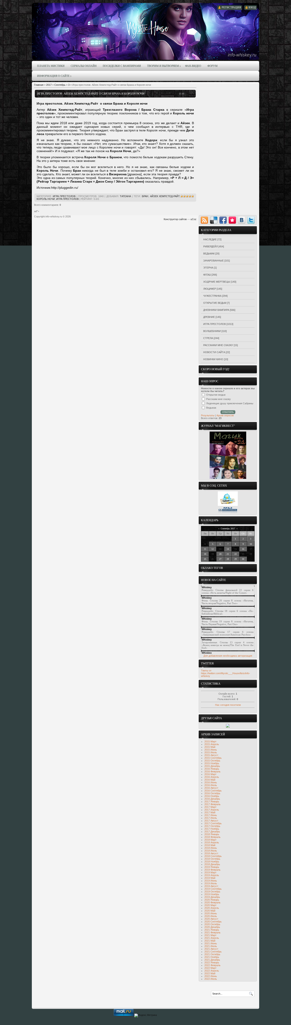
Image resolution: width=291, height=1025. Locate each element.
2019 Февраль (212, 869)
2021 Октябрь (212, 954)
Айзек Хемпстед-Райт (165, 196)
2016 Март (210, 774)
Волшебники (212, 331)
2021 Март (210, 935)
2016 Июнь (210, 782)
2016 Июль (210, 785)
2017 (49, 84)
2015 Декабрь (212, 766)
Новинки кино (213, 359)
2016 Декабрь (212, 798)
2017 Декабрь (212, 831)
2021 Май (209, 940)
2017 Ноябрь (211, 828)
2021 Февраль (212, 932)
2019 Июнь (210, 880)
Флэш (207, 274)
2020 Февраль (212, 902)
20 (220, 554)
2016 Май (209, 779)
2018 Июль (210, 850)
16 (243, 549)
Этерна (208, 267)
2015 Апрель (211, 744)
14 (228, 549)
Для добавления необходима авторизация (227, 655)
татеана (125, 196)
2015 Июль (210, 752)
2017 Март (210, 807)
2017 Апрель (211, 809)
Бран (145, 196)
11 (205, 549)
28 (228, 559)
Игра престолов (64, 196)
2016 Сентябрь (213, 790)
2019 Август (211, 886)
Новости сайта (214, 352)
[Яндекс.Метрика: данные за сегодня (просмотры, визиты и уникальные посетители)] (145, 1015)
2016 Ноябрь (211, 796)
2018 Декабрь (212, 864)
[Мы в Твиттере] (228, 505)
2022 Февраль (212, 965)
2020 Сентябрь (213, 921)
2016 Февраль (212, 771)
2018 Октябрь (212, 858)
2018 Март (210, 839)
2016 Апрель (211, 777)
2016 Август (211, 787)
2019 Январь (211, 867)
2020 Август (211, 918)
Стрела (208, 338)
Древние (209, 317)
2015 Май (209, 747)
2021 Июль (210, 946)
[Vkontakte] (241, 220)
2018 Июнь (210, 848)
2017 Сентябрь (213, 823)
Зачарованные (213, 260)
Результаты (207, 415)
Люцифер (209, 288)
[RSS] (204, 220)
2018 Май (209, 845)
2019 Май (209, 878)
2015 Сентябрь (213, 757)
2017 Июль (210, 817)
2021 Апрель (211, 938)
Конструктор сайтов (175, 219)
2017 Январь (211, 801)
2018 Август (211, 853)
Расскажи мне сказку (218, 345)
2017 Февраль (212, 804)
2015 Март (210, 741)
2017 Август (211, 820)
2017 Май (209, 812)
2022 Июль (210, 978)
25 (205, 559)
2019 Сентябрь (213, 888)
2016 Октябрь (212, 793)
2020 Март (210, 905)
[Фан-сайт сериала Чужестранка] (228, 726)
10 (251, 544)
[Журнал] (228, 478)
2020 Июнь (210, 913)
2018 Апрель (211, 842)
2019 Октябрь (212, 891)
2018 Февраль (212, 837)
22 (235, 554)
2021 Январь (211, 929)
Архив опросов (225, 415)
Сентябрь (59, 84)
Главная (38, 84)
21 (228, 554)
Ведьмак (209, 253)
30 (243, 559)
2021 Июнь (210, 943)
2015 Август (211, 755)
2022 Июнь (210, 976)
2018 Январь (211, 834)
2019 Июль (210, 883)
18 (205, 554)
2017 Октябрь (212, 826)
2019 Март (210, 872)
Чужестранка (212, 295)
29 (235, 559)
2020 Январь (211, 899)
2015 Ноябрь (211, 763)
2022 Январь (211, 962)
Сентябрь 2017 (228, 528)
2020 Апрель (211, 908)
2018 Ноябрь (211, 861)
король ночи (46, 199)
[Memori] (232, 220)
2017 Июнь (210, 815)
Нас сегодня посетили (228, 704)
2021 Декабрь (212, 959)
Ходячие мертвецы (216, 281)
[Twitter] (251, 220)
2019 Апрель (211, 875)
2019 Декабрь (212, 897)
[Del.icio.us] (213, 220)
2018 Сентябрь (213, 856)
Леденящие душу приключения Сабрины (229, 403)
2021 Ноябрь (211, 957)
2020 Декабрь (212, 927)
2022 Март (210, 968)
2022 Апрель (211, 970)
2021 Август (211, 948)
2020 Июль (210, 916)
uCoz (193, 219)
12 (212, 549)
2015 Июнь (210, 749)
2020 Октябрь (212, 924)
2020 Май (209, 910)
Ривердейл (210, 246)
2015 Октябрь (212, 760)
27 (220, 559)
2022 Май (209, 973)
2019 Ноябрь (211, 894)
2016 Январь (211, 768)
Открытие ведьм (214, 302)
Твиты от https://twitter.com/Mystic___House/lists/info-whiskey (225, 673)
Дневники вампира (216, 310)
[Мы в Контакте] (228, 512)
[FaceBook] (223, 220)
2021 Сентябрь (213, 951)
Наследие (210, 239)
